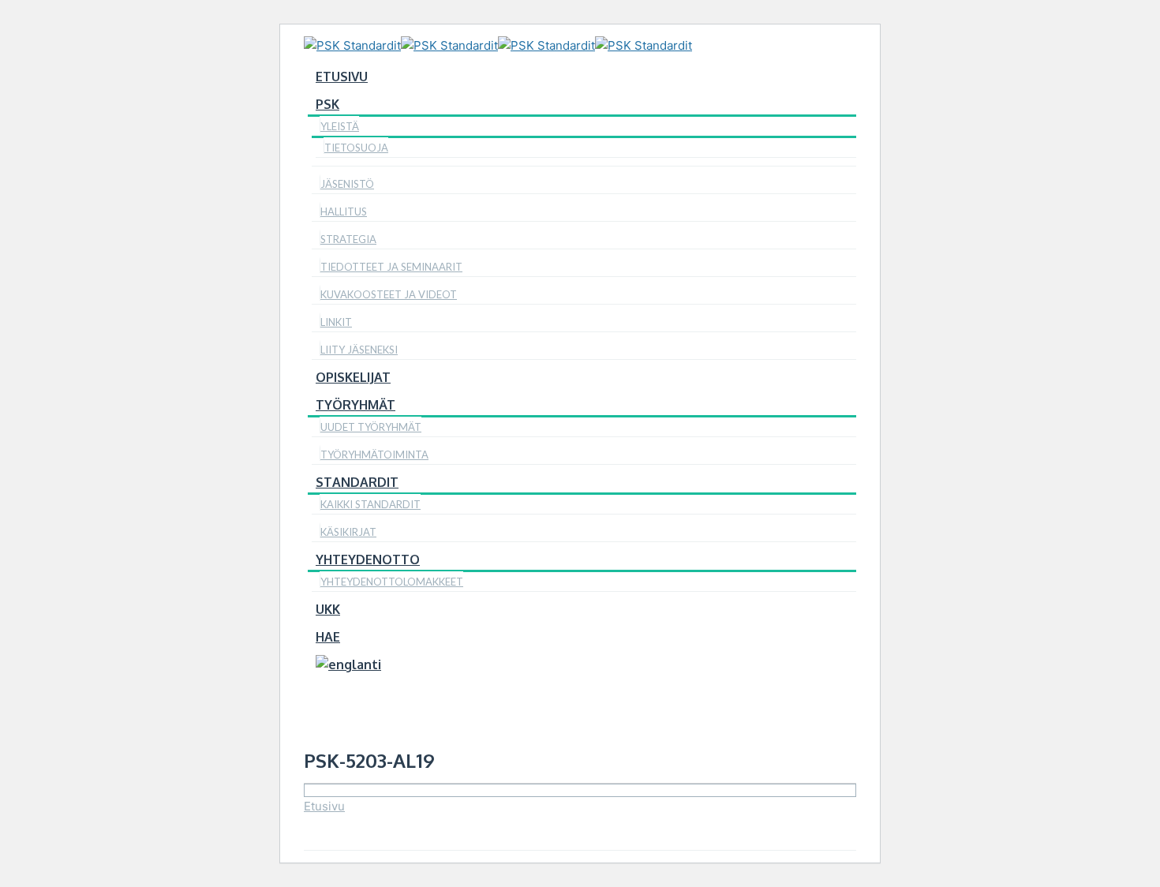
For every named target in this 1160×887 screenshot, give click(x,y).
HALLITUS (343, 211)
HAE (328, 637)
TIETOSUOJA (356, 147)
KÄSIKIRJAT (348, 532)
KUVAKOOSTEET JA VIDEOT (388, 294)
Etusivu (324, 806)
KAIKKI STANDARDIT (370, 504)
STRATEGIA (348, 239)
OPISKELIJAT (353, 377)
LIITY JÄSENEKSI (359, 349)
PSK (327, 104)
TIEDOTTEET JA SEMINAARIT (391, 266)
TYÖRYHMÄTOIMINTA (374, 454)
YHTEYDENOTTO (368, 559)
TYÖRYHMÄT (355, 405)
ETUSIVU (342, 76)
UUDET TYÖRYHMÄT (370, 427)
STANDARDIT (357, 482)
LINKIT (336, 322)
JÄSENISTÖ (347, 184)
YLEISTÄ (339, 126)
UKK (328, 609)
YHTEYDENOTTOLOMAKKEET (391, 581)
